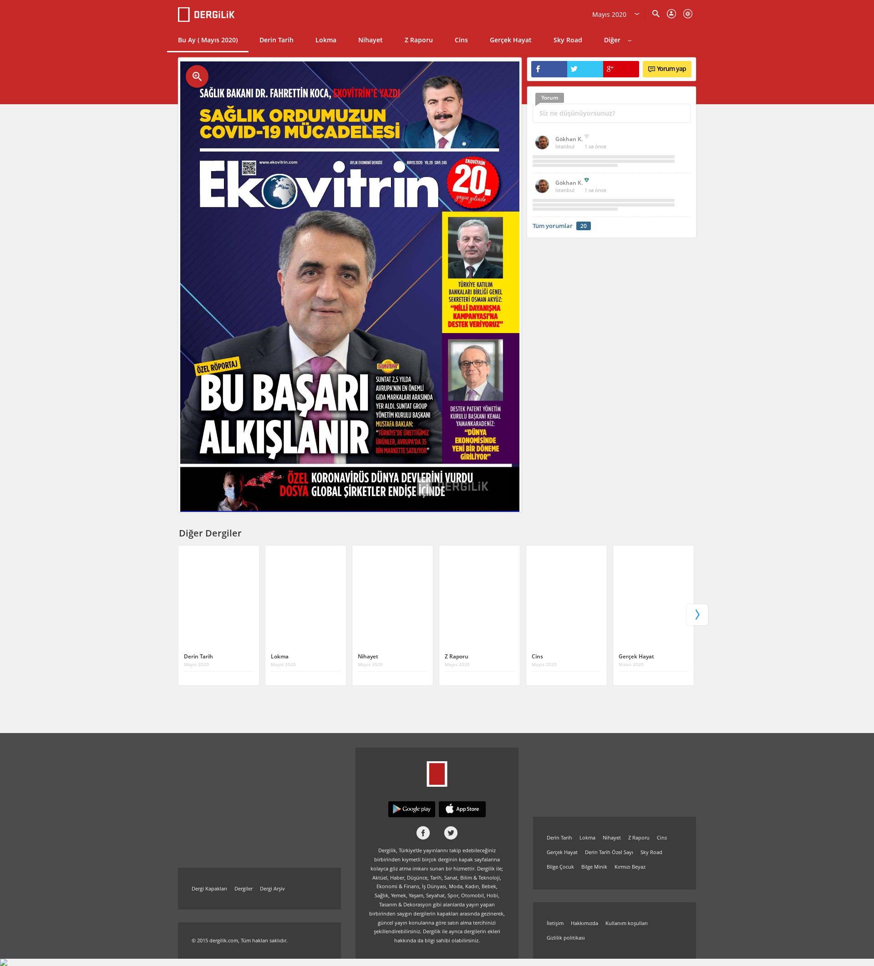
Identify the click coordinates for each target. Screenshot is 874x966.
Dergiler (243, 888)
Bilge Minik (594, 866)
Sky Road (568, 39)
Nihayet (370, 39)
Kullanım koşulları (626, 923)
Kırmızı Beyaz (630, 866)
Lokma (325, 39)
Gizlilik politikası (566, 937)
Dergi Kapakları (209, 888)
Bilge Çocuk (560, 866)
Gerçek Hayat (511, 39)
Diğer (612, 39)
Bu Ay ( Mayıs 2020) (208, 39)
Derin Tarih (276, 39)
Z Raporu (419, 39)
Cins (461, 39)
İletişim (555, 923)
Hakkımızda (584, 923)
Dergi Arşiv (272, 888)
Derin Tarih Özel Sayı (609, 852)
